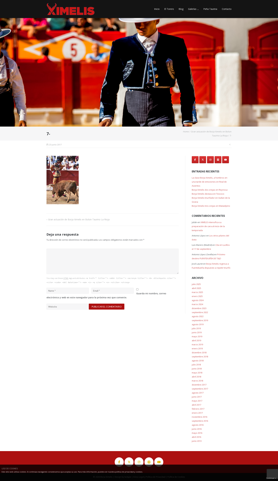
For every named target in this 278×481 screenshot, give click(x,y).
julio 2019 (196, 328)
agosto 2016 (198, 424)
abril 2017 (196, 404)
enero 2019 (197, 348)
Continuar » (271, 478)
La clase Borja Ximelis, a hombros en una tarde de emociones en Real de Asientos (209, 181)
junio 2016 (197, 428)
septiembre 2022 (200, 312)
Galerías (192, 8)
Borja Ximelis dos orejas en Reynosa (209, 189)
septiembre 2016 (200, 420)
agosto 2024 (198, 300)
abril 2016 (196, 436)
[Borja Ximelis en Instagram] (210, 159)
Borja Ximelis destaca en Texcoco (208, 193)
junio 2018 (197, 368)
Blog (181, 8)
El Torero (169, 8)
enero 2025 (197, 296)
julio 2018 (196, 364)
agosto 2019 (198, 324)
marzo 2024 (197, 304)
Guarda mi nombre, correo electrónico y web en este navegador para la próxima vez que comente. (106, 295)
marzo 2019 (197, 344)
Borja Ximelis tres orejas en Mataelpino (211, 205)
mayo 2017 (197, 400)
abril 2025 (196, 288)
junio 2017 (197, 396)
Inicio (157, 8)
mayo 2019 (197, 336)
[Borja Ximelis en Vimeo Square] (218, 159)
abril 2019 (196, 340)
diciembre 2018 (199, 352)
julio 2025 (196, 284)
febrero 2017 (198, 408)
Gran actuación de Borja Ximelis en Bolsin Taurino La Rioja (79, 219)
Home (186, 131)
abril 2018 (196, 376)
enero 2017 (197, 412)
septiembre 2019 (200, 320)
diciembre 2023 (199, 308)
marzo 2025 (197, 292)
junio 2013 (197, 441)
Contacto (227, 8)
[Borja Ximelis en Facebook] (195, 159)
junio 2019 (197, 332)
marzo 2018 (197, 380)
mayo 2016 (197, 432)
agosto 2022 (198, 316)
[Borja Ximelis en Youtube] (225, 159)
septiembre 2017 (200, 388)
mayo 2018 (197, 372)
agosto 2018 (198, 360)
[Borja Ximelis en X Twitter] (202, 159)
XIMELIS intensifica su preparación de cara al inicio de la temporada (208, 226)
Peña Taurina (210, 8)
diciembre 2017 (199, 384)
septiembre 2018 (200, 356)
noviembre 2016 (199, 416)
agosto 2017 (198, 392)
